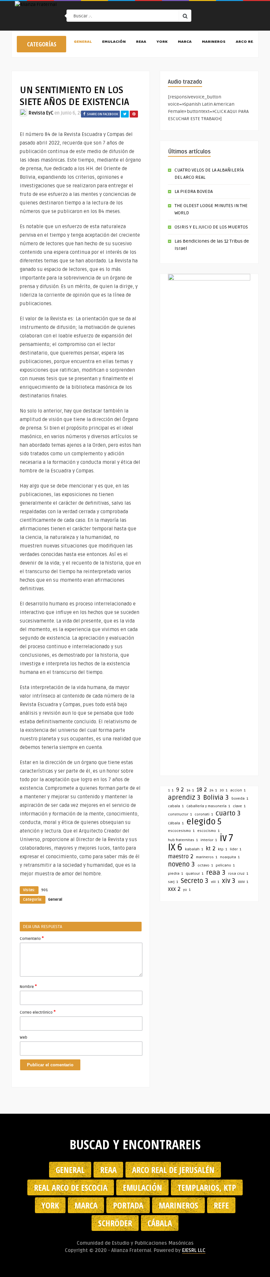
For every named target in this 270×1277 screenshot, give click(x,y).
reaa (216, 872)
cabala (176, 806)
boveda (239, 798)
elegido (204, 821)
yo (187, 890)
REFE (221, 1205)
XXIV (243, 882)
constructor (180, 814)
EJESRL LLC (193, 1250)
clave (239, 806)
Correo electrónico (38, 1012)
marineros (206, 857)
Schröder (115, 1223)
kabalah (194, 849)
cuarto (228, 813)
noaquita (230, 857)
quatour (194, 873)
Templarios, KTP (206, 1187)
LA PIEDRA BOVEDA (194, 191)
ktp (222, 849)
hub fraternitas (183, 840)
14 (190, 790)
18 (202, 789)
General (83, 42)
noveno (181, 864)
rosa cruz (238, 873)
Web (23, 1037)
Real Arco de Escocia (70, 1187)
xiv (228, 881)
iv (226, 838)
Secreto (194, 881)
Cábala (176, 823)
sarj (173, 882)
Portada (128, 1205)
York (162, 42)
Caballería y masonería (208, 806)
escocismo (208, 831)
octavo (205, 865)
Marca (185, 42)
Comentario (32, 938)
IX (175, 847)
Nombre (28, 986)
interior (209, 840)
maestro (180, 856)
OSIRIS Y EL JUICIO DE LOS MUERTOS (211, 227)
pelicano (225, 865)
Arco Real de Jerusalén (173, 1169)
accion (238, 790)
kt (210, 848)
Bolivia (216, 797)
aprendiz (184, 797)
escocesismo (181, 831)
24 (213, 790)
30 (224, 790)
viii (215, 882)
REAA (141, 42)
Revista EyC (41, 113)
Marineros (214, 42)
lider (235, 849)
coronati (204, 814)
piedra (175, 873)
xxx (174, 889)
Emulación (114, 42)
